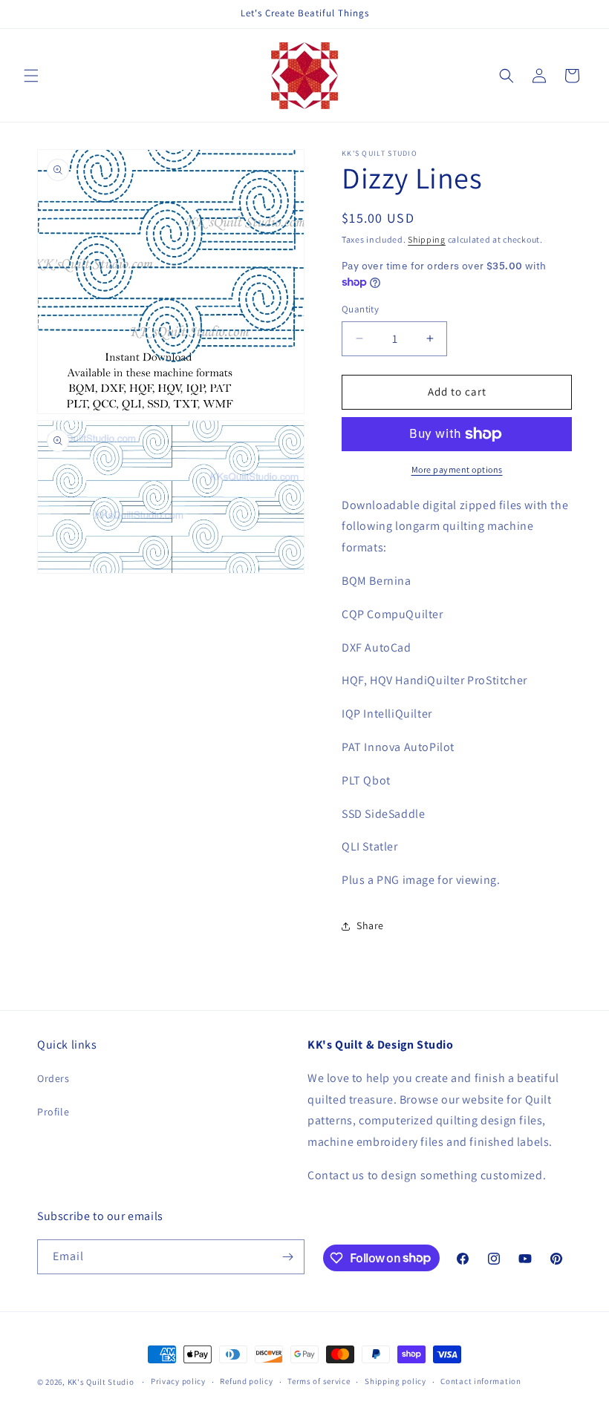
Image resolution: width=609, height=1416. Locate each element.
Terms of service (318, 1381)
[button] (31, 75)
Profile (53, 1111)
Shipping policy (395, 1381)
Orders (53, 1078)
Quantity (360, 309)
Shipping (427, 239)
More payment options (457, 469)
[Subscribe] (287, 1256)
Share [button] (370, 925)
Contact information (480, 1381)
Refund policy (246, 1381)
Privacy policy (178, 1381)
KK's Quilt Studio (101, 1382)
